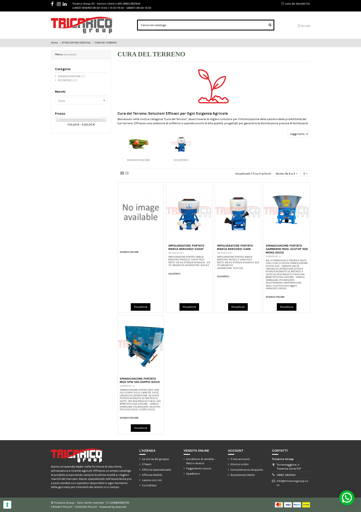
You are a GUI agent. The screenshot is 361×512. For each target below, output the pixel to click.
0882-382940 (286, 475)
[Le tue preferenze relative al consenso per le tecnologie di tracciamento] (7, 505)
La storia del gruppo (155, 459)
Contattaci (149, 485)
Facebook (54, 4)
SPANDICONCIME (138, 160)
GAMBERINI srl (273, 256)
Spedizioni (193, 473)
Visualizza (140, 307)
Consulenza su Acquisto (246, 469)
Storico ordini (239, 464)
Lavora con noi (152, 480)
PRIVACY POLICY (61, 507)
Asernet (121, 507)
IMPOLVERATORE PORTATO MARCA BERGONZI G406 (235, 247)
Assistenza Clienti (242, 475)
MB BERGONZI (176, 253)
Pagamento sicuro (198, 468)
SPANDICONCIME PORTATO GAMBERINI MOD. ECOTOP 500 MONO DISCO (287, 249)
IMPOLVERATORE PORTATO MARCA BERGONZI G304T (186, 247)
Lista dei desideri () (297, 3)
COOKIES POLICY (86, 507)
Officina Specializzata (156, 469)
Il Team (146, 464)
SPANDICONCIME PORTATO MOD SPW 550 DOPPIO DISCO (140, 380)
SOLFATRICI (181, 160)
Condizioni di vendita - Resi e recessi (200, 461)
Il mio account (240, 459)
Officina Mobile (152, 475)
